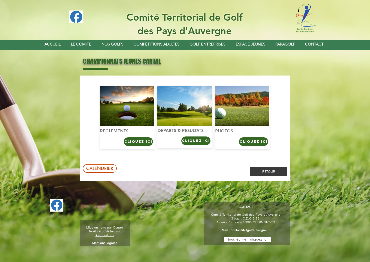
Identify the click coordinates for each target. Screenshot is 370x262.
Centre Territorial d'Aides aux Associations (106, 231)
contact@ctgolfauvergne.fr (250, 230)
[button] (112, 44)
